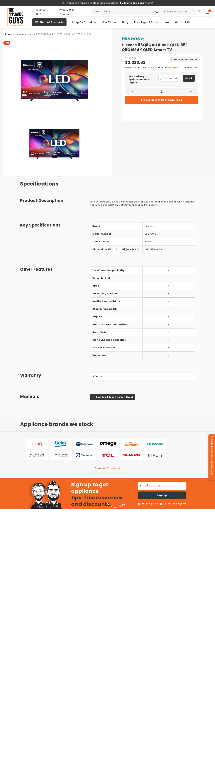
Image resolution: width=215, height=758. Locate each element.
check (188, 78)
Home (8, 34)
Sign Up (162, 495)
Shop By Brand (82, 22)
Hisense (19, 34)
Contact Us (182, 22)
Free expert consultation (151, 22)
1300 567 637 (41, 12)
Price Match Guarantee (67, 12)
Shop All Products (51, 22)
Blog (125, 22)
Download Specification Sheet (114, 397)
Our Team (109, 22)
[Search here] (157, 11)
